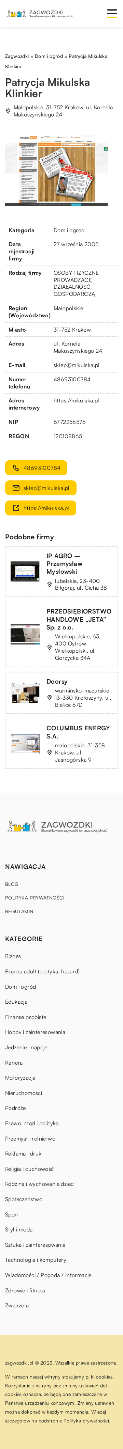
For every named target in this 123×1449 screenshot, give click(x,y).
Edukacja (16, 1001)
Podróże (15, 1107)
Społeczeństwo (23, 1199)
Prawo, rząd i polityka (32, 1123)
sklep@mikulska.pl (77, 365)
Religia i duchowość (29, 1168)
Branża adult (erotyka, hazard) (42, 971)
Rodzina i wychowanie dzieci (40, 1183)
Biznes (13, 956)
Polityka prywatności (34, 898)
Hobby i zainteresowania (35, 1032)
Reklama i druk (23, 1153)
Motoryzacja (20, 1077)
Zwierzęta (17, 1305)
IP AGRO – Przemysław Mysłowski (64, 563)
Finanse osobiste (25, 1017)
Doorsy (57, 681)
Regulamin (19, 911)
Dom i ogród (69, 230)
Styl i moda (18, 1229)
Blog (12, 884)
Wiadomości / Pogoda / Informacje (48, 1275)
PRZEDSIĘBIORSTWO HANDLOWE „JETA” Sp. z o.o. (78, 619)
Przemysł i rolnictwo (30, 1138)
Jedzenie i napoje (26, 1047)
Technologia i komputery (35, 1259)
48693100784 (72, 379)
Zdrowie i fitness (25, 1290)
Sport (12, 1214)
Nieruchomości (23, 1092)
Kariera (14, 1062)
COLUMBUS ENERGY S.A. (78, 731)
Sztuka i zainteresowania (35, 1244)
